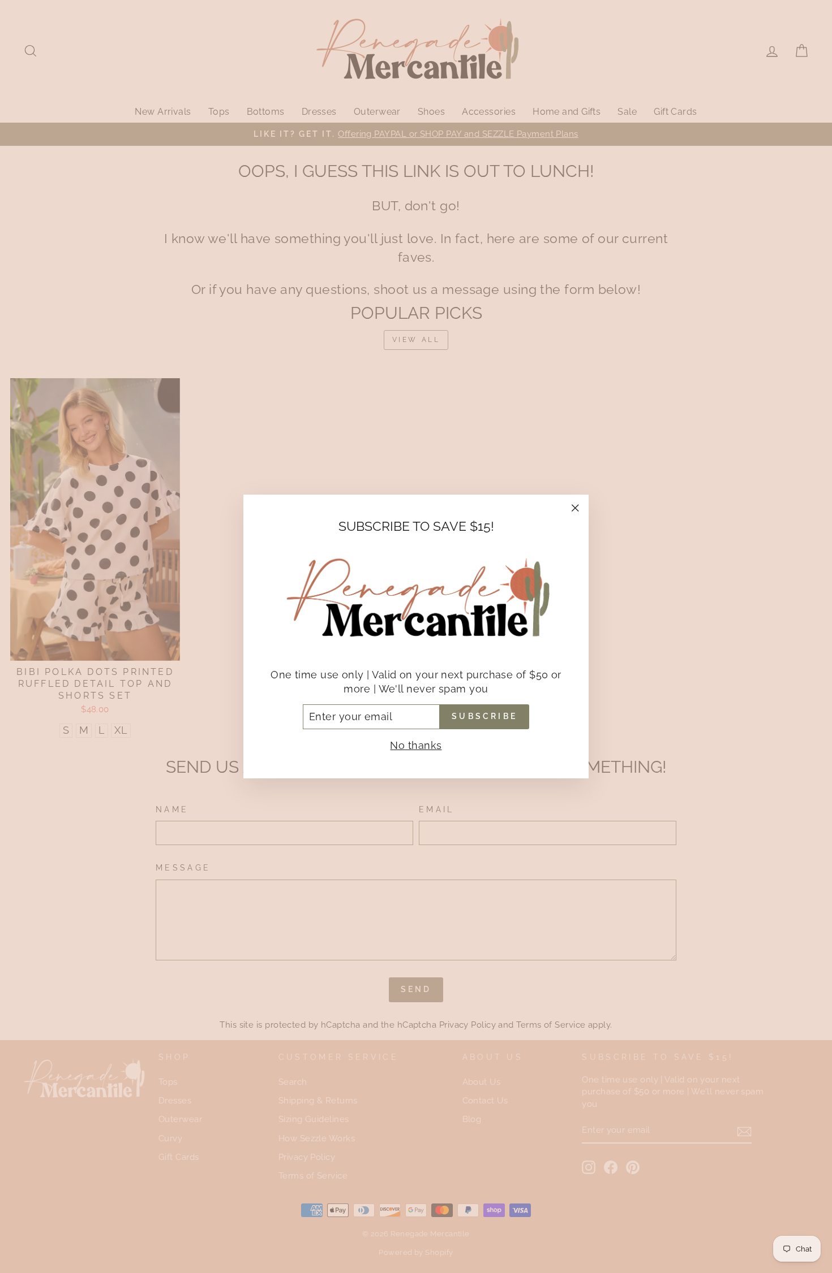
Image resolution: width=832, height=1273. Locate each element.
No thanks (415, 745)
